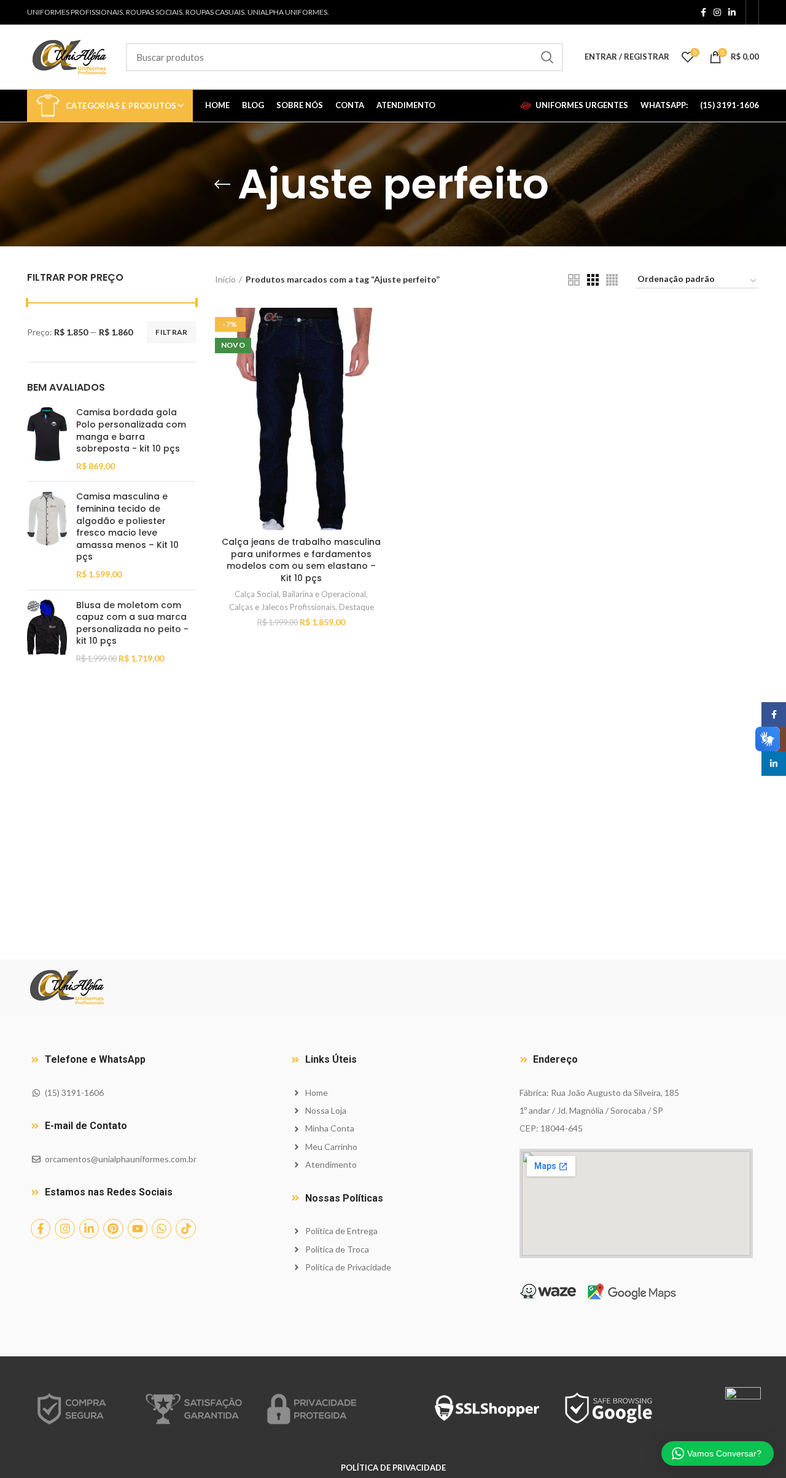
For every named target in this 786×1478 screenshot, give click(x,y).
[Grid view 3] (593, 280)
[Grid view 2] (574, 280)
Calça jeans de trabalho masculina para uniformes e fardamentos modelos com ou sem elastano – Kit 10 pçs (301, 560)
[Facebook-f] (40, 1228)
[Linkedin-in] (89, 1228)
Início (225, 279)
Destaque (356, 607)
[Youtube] (137, 1228)
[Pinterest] (113, 1228)
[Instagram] (64, 1228)
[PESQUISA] (546, 57)
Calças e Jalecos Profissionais (282, 607)
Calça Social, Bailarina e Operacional (300, 594)
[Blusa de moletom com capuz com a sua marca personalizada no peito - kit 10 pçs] (47, 632)
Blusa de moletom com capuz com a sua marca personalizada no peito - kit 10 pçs (132, 623)
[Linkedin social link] (732, 12)
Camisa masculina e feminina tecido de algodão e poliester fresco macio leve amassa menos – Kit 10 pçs (127, 527)
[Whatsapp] (161, 1228)
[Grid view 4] (612, 280)
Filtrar (171, 332)
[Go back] (222, 184)
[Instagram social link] (717, 12)
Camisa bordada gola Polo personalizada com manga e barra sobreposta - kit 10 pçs (131, 431)
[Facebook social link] (703, 12)
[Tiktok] (185, 1228)
